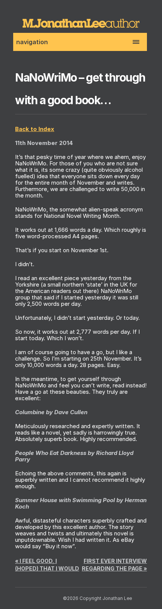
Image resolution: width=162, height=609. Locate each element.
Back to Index (34, 129)
